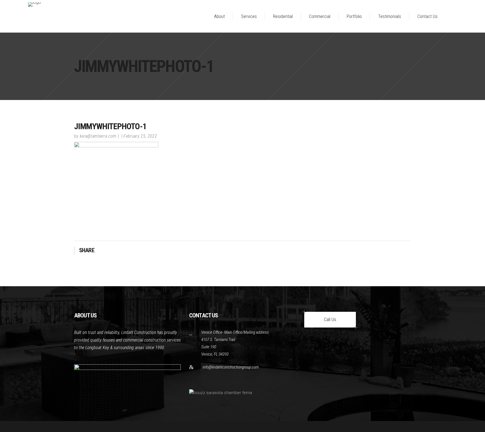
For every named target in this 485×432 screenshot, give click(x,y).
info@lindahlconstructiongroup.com (231, 367)
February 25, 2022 (140, 136)
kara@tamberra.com (98, 136)
